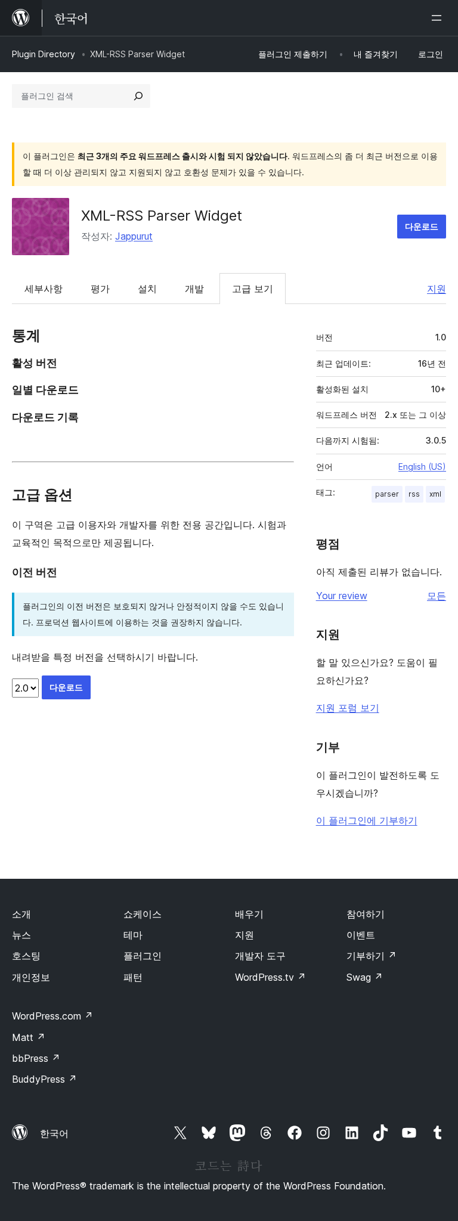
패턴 (133, 977)
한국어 (54, 1133)
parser (387, 493)
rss (414, 493)
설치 (147, 289)
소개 (21, 914)
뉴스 (21, 935)
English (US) (422, 466)
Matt (28, 1037)
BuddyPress (44, 1079)
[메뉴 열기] (439, 18)
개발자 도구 (260, 956)
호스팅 (26, 956)
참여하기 (365, 914)
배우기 (249, 914)
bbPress (36, 1058)
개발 (194, 289)
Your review (341, 596)
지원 (436, 289)
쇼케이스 (142, 914)
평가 (100, 289)
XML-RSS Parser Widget (161, 215)
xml (435, 493)
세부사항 (43, 289)
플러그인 (142, 956)
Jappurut (134, 236)
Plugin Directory (43, 54)
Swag (364, 977)
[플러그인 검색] (138, 96)
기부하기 (371, 956)
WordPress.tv (270, 977)
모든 (436, 596)
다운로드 (421, 226)
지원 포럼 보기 (347, 708)
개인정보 (31, 977)
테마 (133, 935)
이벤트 (360, 935)
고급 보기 (252, 289)
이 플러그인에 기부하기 (366, 820)
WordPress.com (52, 1016)
